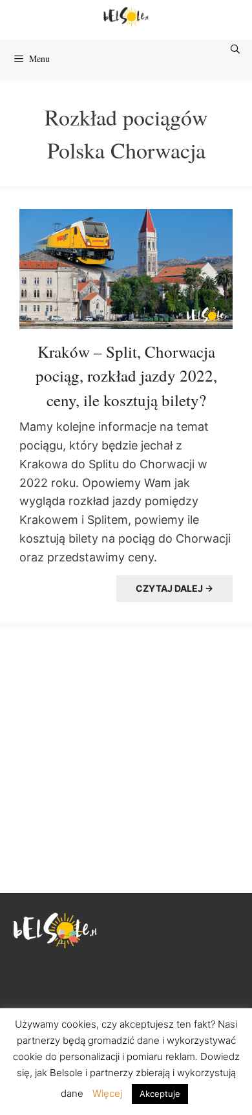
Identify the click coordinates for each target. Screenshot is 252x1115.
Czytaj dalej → (174, 588)
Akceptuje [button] (160, 1093)
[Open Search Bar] (236, 49)
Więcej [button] (107, 1093)
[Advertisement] (126, 757)
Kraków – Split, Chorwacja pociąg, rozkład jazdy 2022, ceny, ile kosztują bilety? (126, 376)
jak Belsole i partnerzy (84, 1072)
